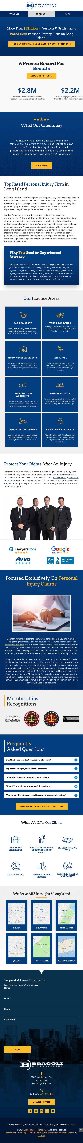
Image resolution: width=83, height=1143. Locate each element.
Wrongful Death (60, 393)
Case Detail (9, 1019)
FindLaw (41, 1135)
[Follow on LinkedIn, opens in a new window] (36, 1111)
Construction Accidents (23, 394)
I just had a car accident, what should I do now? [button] (28, 760)
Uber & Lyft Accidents (23, 429)
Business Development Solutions (58, 1132)
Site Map (22, 1132)
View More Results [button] (41, 76)
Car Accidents (23, 323)
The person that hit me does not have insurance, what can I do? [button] (36, 795)
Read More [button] (41, 165)
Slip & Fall (60, 358)
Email (7, 998)
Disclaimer (11, 1132)
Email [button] (43, 14)
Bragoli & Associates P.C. (35, 1129)
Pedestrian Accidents (60, 429)
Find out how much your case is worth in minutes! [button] (41, 44)
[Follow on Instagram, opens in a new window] (41, 1111)
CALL (70, 14)
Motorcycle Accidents (23, 358)
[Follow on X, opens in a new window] (30, 1111)
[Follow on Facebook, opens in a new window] (47, 1111)
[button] (14, 13)
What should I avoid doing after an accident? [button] (27, 777)
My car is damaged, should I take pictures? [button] (26, 769)
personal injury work (14, 644)
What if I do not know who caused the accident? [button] (28, 786)
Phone (7, 1009)
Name (7, 988)
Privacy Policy (35, 1132)
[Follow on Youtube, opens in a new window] (53, 1111)
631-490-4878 (59, 477)
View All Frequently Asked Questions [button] (41, 806)
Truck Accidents (60, 323)
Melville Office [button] (41, 1102)
